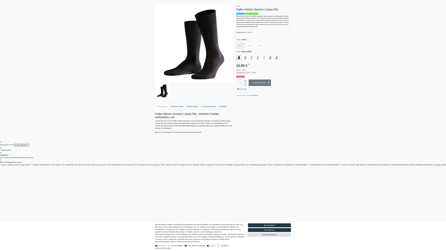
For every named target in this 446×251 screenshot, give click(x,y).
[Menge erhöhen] (245, 81)
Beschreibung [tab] (162, 106)
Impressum (197, 239)
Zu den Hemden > (21, 145)
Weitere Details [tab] (192, 106)
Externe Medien (177, 246)
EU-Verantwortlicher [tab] (208, 106)
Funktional (225, 246)
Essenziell (162, 246)
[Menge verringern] (245, 84)
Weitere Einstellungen (163, 248)
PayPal (213, 246)
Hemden (14, 145)
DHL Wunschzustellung (196, 246)
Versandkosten (253, 95)
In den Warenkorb (259, 83)
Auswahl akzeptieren (269, 235)
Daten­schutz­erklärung (191, 242)
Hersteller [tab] (222, 106)
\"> (1, 150)
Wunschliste (243, 89)
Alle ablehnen (269, 230)
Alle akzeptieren (269, 225)
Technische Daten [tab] (176, 106)
